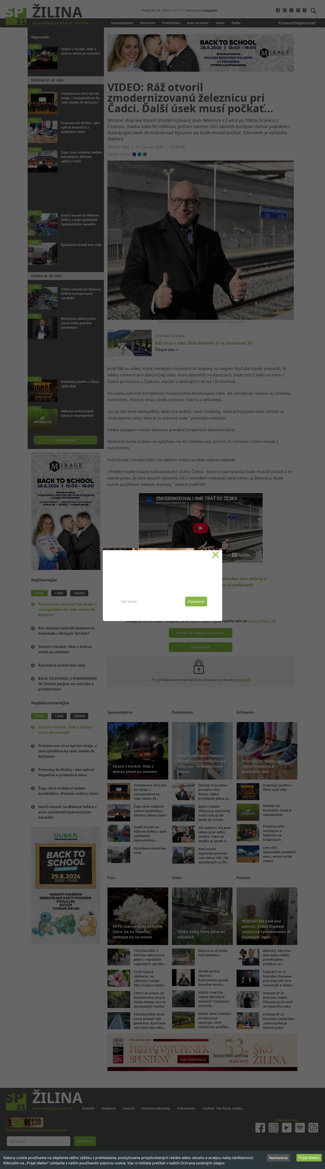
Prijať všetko (309, 1157)
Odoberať (196, 601)
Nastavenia (278, 1157)
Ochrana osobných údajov (202, 1163)
